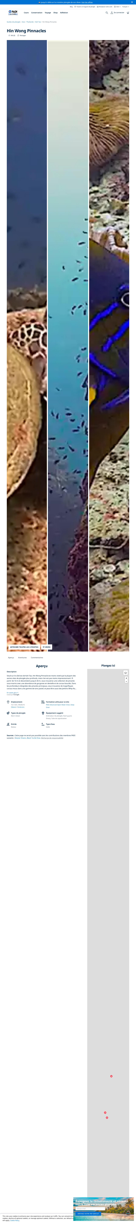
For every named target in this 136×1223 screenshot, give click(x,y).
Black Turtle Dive (33, 738)
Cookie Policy (14, 1220)
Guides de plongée (13, 22)
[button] (107, 1117)
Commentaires (37, 657)
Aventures (22, 657)
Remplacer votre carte (105, 7)
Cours (26, 12)
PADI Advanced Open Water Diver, (58, 705)
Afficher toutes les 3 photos (24, 647)
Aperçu (11, 657)
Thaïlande (30, 22)
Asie (23, 22)
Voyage (48, 12)
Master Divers (20, 738)
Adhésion (64, 12)
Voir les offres (87, 2)
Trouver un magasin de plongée (85, 7)
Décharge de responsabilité (52, 738)
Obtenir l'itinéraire (17, 707)
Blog (71, 7)
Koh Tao (38, 22)
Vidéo (47, 647)
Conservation (36, 12)
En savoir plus (12, 693)
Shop (55, 12)
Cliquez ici (112, 1218)
